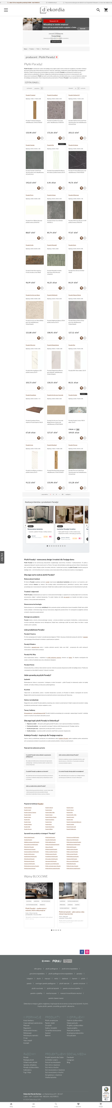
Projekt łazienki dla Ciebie (54, 1057)
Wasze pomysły (72, 1023)
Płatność (26, 1025)
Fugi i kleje (27, 1072)
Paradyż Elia (50, 145)
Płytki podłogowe (31, 904)
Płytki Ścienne (46, 901)
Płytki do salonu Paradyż (72, 849)
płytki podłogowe (52, 969)
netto (56, 978)
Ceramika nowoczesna (53, 1030)
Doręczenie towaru (30, 1030)
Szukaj (56, 1106)
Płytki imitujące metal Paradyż (73, 868)
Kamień (77, 904)
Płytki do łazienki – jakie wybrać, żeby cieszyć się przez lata (71, 913)
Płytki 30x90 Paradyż (71, 847)
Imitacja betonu (64, 908)
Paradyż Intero (27, 817)
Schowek (78, 1106)
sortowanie (29, 88)
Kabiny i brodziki (51, 1028)
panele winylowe (79, 983)
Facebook (70, 1057)
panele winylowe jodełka (71, 988)
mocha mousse (51, 993)
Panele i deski (50, 1023)
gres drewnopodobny (37, 974)
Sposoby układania (29, 1065)
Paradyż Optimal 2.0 (74, 95)
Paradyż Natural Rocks (75, 295)
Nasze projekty (72, 1028)
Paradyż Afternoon (74, 195)
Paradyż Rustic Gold (71, 826)
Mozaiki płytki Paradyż (50, 839)
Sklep (11, 1106)
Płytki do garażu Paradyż (51, 854)
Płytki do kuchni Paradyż (29, 849)
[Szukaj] (98, 10)
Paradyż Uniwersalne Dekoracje (74, 822)
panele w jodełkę (36, 993)
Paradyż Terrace (73, 445)
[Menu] (6, 10)
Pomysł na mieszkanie (53, 1062)
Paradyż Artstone (73, 145)
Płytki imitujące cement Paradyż (52, 868)
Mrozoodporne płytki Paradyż (31, 844)
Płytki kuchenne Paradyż (29, 868)
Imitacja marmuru (73, 901)
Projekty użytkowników (75, 1025)
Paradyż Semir (48, 810)
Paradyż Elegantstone (53, 345)
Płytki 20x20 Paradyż (50, 837)
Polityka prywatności (30, 1035)
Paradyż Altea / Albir (50, 812)
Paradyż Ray (72, 345)
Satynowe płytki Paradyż (51, 861)
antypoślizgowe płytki (39, 713)
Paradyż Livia (29, 445)
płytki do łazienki (53, 988)
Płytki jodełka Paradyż (50, 842)
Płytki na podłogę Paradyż (51, 851)
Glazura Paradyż (49, 847)
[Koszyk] (106, 10)
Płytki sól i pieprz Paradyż (72, 866)
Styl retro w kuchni (52, 1067)
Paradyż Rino (70, 812)
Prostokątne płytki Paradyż (51, 856)
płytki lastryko (64, 983)
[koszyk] (38, 138)
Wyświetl (71, 88)
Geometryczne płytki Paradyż (52, 863)
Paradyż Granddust (52, 95)
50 (62, 494)
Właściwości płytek (30, 1062)
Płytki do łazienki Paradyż (51, 849)
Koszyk (101, 1106)
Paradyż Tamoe (48, 814)
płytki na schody (37, 988)
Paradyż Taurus (70, 810)
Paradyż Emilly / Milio (71, 814)
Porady (25, 1057)
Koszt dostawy (28, 1020)
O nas (25, 1038)
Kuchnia (28, 901)
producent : (40, 57)
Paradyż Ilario (72, 245)
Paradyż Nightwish (52, 295)
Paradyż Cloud (70, 807)
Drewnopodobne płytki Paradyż (31, 851)
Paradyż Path (27, 826)
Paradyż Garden (30, 145)
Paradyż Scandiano (31, 395)
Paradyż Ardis (29, 245)
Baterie (47, 1035)
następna (68, 494)
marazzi (47, 978)
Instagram (70, 1060)
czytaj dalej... (32, 82)
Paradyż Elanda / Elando (50, 817)
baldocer (65, 978)
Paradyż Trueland (30, 95)
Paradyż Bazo (48, 824)
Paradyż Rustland (52, 445)
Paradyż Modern (28, 824)
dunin (39, 978)
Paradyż (40, 804)
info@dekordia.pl (38, 2)
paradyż (79, 974)
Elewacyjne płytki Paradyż (72, 839)
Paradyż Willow (49, 829)
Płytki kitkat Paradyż (71, 863)
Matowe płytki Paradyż (72, 859)
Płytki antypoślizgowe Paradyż (52, 844)
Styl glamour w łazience (53, 1075)
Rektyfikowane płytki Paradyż (73, 844)
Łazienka (36, 901)
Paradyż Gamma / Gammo (30, 812)
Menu (33, 1106)
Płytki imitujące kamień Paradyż (74, 842)
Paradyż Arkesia (27, 807)
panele (29, 983)
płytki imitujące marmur (54, 657)
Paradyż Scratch (70, 817)
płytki (47, 582)
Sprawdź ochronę (56, 41)
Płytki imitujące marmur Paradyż (31, 866)
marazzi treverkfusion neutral (71, 993)
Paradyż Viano (27, 822)
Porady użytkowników (31, 1067)
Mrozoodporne (28, 713)
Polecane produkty (73, 1030)
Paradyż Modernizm (71, 829)
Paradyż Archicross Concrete (55, 395)
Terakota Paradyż (28, 839)
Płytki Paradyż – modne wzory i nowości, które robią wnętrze (36, 909)
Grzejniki (48, 1025)
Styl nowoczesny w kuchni (54, 1072)
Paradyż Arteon (51, 195)
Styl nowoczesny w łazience (55, 1070)
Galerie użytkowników (75, 1020)
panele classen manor (56, 998)
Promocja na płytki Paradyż (73, 837)
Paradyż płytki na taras (29, 854)
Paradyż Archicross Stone (33, 295)
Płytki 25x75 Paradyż (29, 847)
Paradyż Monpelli (52, 245)
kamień (74, 978)
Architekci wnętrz (51, 1060)
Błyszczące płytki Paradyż (72, 861)
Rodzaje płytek (28, 1060)
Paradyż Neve (70, 819)
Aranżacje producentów (75, 1033)
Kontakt (26, 1043)
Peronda (62, 904)
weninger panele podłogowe (45, 983)
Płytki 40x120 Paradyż (29, 859)
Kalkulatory (27, 1070)
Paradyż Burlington (49, 826)
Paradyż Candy (27, 810)
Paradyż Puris (29, 195)
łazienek (85, 637)
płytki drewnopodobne (70, 969)
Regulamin (27, 1028)
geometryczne (35, 647)
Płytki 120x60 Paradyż (29, 837)
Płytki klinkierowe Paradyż (73, 856)
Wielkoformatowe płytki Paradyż (31, 842)
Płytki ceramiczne (51, 1020)
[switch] (106, 1099)
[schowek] (42, 138)
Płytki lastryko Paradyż (29, 861)
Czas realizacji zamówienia (32, 1023)
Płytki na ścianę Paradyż (72, 854)
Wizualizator (71, 1035)
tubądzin (30, 978)
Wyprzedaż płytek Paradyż (51, 859)
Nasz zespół (27, 1040)
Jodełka (70, 904)
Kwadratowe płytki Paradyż (30, 856)
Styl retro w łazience (52, 1065)
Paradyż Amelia (73, 395)
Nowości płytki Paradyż (29, 863)
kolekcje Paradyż (63, 738)
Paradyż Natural (49, 807)
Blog (68, 1062)
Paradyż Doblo (27, 814)
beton (70, 657)
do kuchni (67, 597)
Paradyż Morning (30, 345)
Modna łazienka (50, 1077)
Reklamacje (27, 1033)
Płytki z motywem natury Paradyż (53, 866)
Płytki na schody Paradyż (72, 851)
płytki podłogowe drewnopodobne (61, 974)
